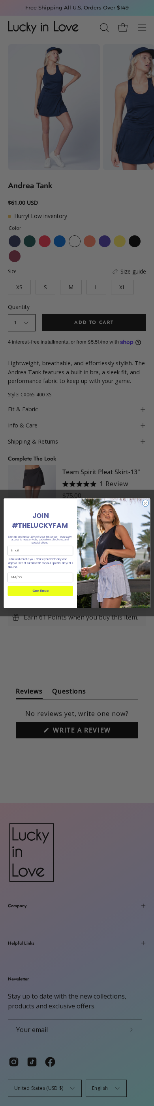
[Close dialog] (145, 503)
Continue (40, 590)
